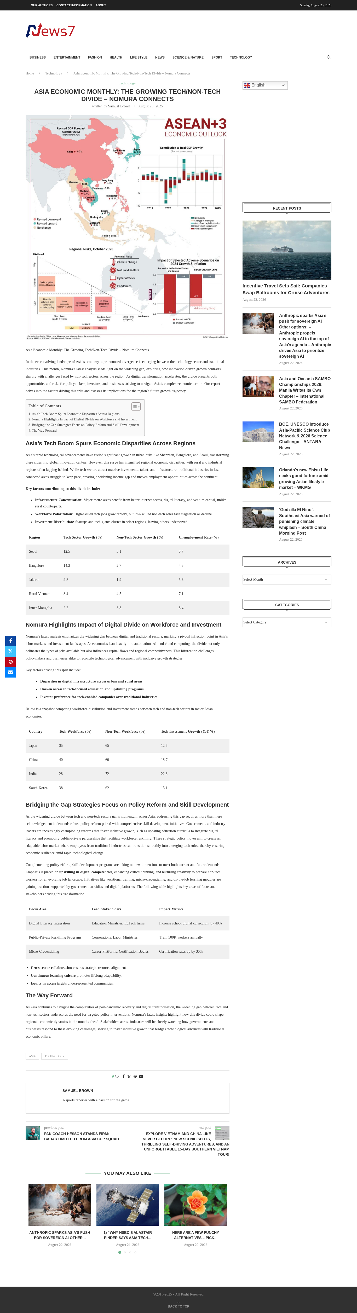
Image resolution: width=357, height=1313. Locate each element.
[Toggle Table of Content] (133, 406)
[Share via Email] (10, 672)
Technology (241, 57)
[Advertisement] (236, 30)
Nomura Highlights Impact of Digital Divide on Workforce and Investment (84, 419)
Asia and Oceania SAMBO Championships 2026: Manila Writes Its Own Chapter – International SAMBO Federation (305, 390)
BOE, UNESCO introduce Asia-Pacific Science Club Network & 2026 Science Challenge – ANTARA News (304, 436)
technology (55, 1056)
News (160, 57)
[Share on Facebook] (10, 641)
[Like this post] (117, 1076)
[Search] (328, 57)
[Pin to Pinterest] (10, 662)
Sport (216, 57)
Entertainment (67, 57)
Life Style (138, 57)
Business (38, 57)
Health (116, 57)
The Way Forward (44, 430)
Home (30, 73)
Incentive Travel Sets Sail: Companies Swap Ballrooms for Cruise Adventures (286, 289)
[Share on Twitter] (10, 651)
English (258, 85)
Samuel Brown (119, 106)
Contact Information (74, 5)
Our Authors (42, 5)
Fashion (95, 57)
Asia (32, 1056)
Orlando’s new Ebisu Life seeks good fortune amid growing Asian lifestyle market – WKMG (304, 479)
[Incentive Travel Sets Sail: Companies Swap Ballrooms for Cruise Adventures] (287, 250)
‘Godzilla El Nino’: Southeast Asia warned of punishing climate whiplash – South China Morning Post (304, 521)
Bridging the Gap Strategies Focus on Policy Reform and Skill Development (85, 425)
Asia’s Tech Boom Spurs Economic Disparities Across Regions (75, 414)
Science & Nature (188, 57)
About (101, 5)
